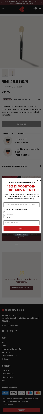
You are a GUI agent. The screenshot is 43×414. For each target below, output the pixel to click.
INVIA (21, 228)
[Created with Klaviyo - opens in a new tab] (21, 235)
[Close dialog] (39, 180)
